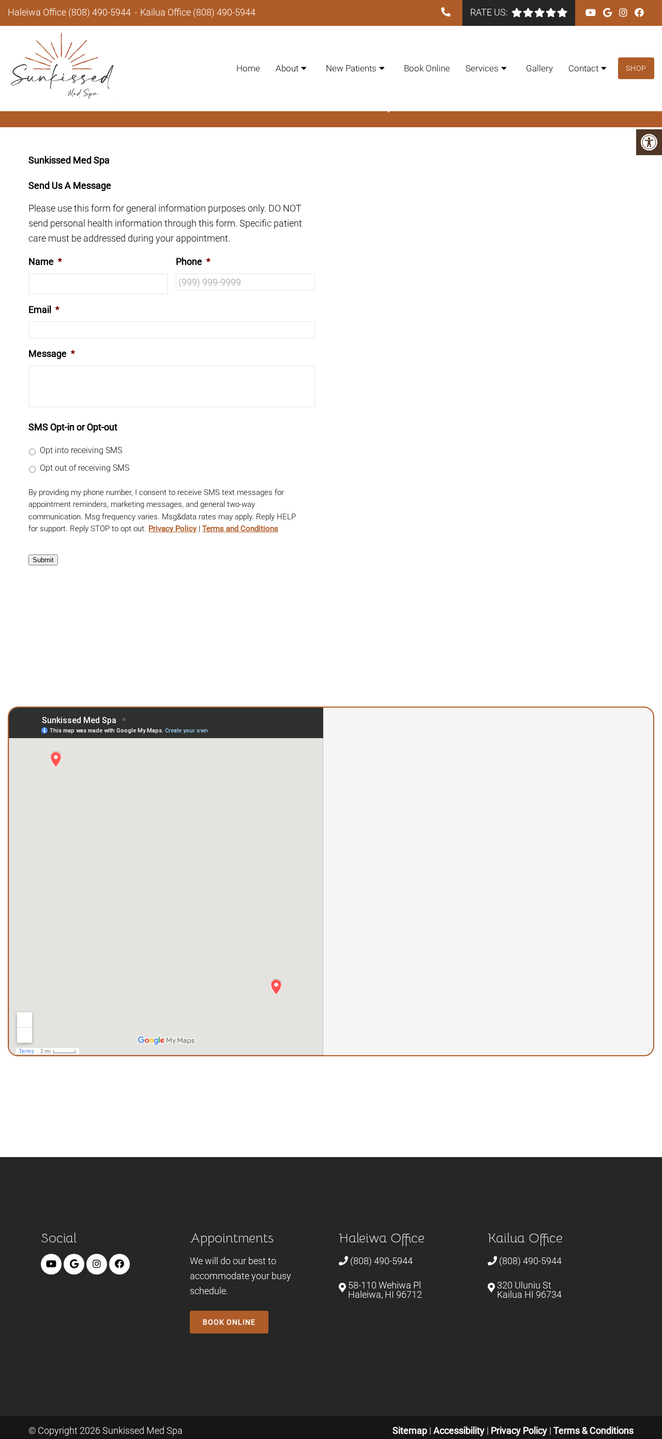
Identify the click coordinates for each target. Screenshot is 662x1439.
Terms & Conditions (593, 1430)
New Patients (351, 68)
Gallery (539, 68)
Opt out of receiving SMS (84, 468)
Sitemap (410, 1430)
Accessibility (459, 1430)
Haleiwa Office (38, 12)
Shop (636, 68)
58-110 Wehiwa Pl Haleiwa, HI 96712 (385, 1290)
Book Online (427, 68)
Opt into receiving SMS (81, 450)
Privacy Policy (172, 528)
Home (248, 68)
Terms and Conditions (240, 528)
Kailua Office (166, 12)
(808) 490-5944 (99, 12)
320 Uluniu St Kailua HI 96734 (529, 1290)
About (287, 68)
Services (482, 68)
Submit (43, 560)
